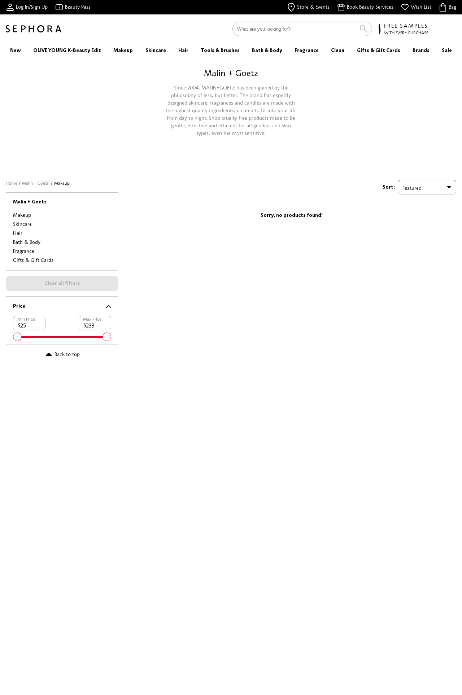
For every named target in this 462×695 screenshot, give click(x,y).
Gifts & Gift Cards (33, 260)
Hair (17, 233)
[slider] (17, 337)
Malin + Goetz (35, 183)
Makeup (22, 215)
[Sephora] (33, 28)
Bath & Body (26, 242)
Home (11, 183)
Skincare (22, 224)
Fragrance (23, 251)
